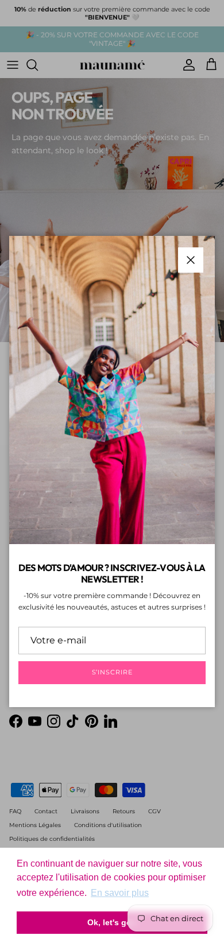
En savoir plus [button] (120, 893)
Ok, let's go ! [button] (112, 922)
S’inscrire (112, 672)
